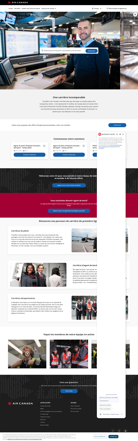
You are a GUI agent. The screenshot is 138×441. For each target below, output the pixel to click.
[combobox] (62, 50)
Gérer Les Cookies (75, 411)
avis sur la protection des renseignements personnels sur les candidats (110, 147)
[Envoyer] (122, 414)
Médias (42, 408)
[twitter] (119, 431)
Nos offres (17, 8)
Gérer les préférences (100, 436)
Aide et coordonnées (75, 406)
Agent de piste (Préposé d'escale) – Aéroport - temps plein (27, 147)
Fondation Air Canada (45, 417)
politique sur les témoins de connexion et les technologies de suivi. (24, 439)
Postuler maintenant (29, 155)
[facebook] (113, 431)
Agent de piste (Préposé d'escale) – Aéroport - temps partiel (67, 147)
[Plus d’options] (101, 414)
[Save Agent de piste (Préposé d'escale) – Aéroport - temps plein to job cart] (44, 146)
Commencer (117, 125)
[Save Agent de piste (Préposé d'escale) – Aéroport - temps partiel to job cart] (83, 146)
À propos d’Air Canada (45, 406)
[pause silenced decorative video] (135, 15)
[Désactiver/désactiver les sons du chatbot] (120, 134)
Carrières (42, 422)
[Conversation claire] (117, 134)
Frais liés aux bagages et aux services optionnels (51, 411)
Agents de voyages (44, 425)
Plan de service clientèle (76, 408)
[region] (69, 436)
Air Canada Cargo (44, 414)
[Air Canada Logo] (18, 2)
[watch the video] (27, 354)
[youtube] (125, 431)
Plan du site (43, 419)
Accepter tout (113, 436)
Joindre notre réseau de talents (31, 8)
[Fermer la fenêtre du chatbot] (123, 134)
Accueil (11, 8)
